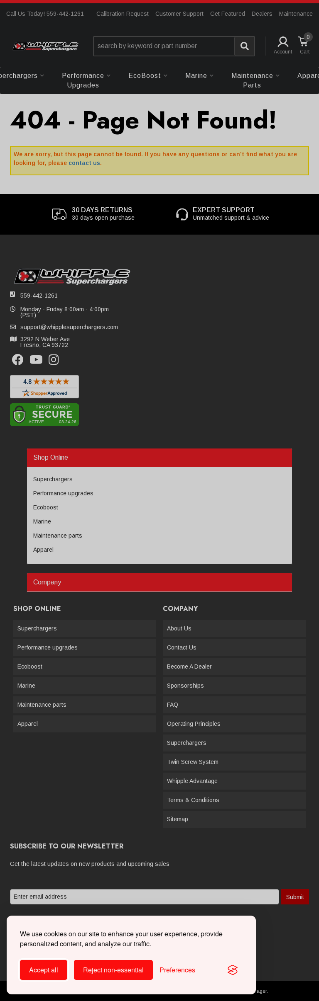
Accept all (43, 969)
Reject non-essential (113, 969)
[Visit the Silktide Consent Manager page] (233, 970)
